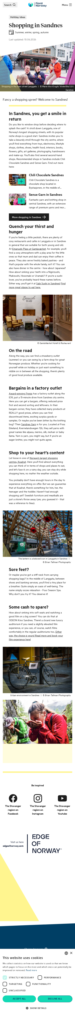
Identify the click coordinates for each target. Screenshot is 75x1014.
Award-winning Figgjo (20, 393)
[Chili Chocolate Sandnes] (17, 180)
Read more (31, 970)
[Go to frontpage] (37, 4)
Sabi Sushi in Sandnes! (48, 283)
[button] (37, 1008)
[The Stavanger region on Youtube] (62, 798)
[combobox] (66, 953)
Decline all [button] (55, 998)
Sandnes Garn (28, 424)
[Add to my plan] (21, 181)
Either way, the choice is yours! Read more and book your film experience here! (36, 635)
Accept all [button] (19, 998)
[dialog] (37, 981)
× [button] (71, 953)
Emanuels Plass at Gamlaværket (29, 248)
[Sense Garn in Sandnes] (17, 199)
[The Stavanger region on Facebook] (13, 798)
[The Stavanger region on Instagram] (38, 798)
